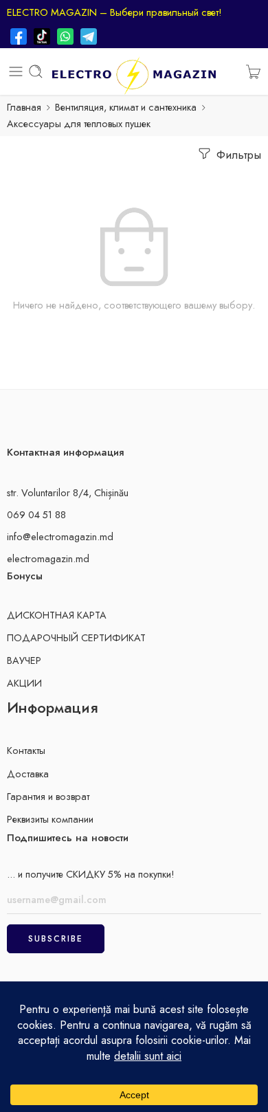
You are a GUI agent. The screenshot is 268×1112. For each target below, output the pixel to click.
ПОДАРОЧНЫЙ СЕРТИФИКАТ (76, 637)
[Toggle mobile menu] (16, 71)
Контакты (26, 750)
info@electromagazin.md (60, 536)
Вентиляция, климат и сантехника (126, 107)
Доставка (28, 773)
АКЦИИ (24, 683)
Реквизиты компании (50, 819)
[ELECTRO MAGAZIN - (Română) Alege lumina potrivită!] (134, 72)
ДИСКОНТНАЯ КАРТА (57, 615)
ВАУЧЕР (24, 660)
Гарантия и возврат (48, 796)
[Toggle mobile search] (35, 71)
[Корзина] (253, 71)
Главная (24, 107)
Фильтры (237, 154)
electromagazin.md (48, 558)
